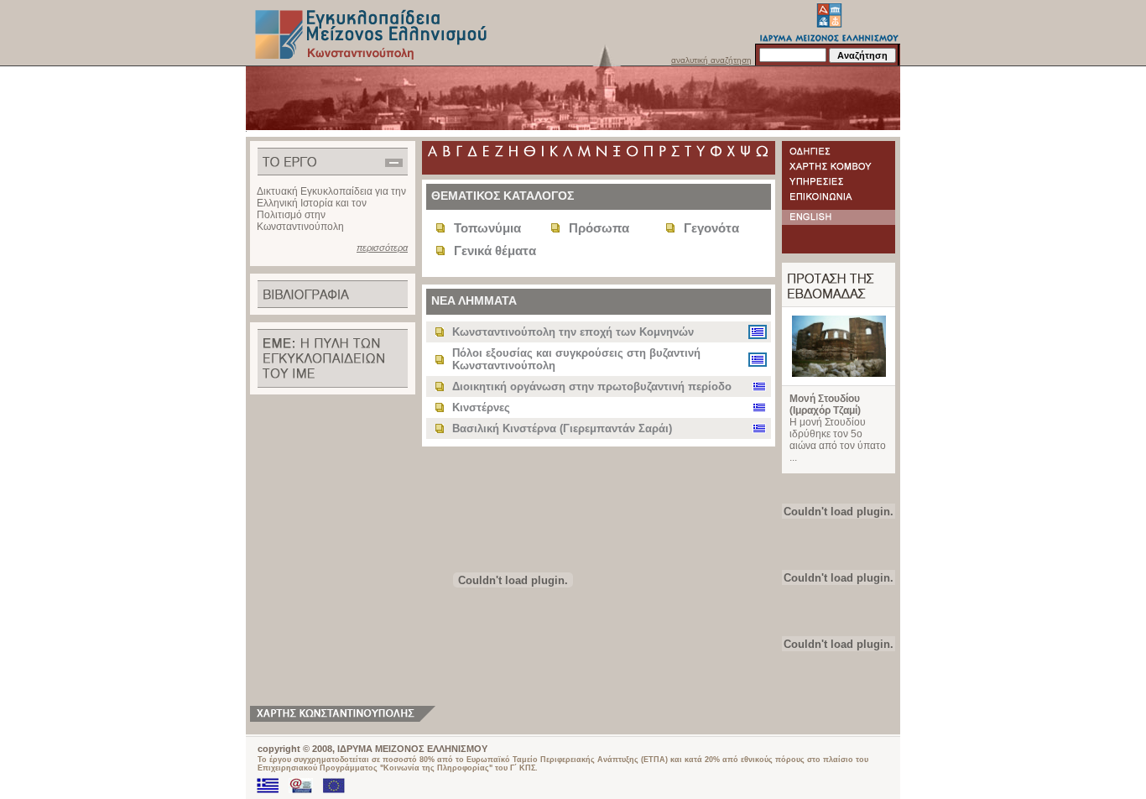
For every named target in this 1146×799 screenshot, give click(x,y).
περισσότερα (382, 248)
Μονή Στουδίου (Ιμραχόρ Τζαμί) (825, 404)
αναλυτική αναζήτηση (711, 60)
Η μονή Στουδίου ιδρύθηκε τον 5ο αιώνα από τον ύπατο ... (837, 439)
